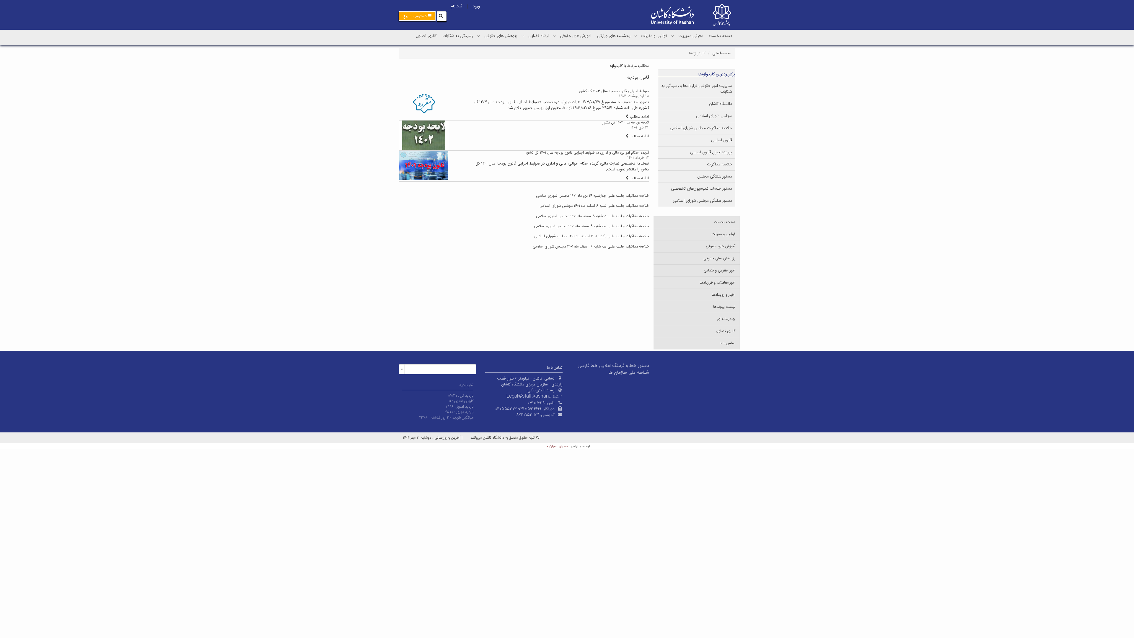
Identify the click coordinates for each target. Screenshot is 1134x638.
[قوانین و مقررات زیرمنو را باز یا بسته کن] (635, 36)
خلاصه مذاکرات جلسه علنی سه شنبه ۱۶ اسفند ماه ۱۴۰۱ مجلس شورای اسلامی (591, 246)
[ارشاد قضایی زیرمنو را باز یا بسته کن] (523, 36)
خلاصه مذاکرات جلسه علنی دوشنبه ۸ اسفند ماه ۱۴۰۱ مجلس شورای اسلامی (592, 216)
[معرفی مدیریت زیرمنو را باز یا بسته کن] (672, 36)
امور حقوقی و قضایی (719, 270)
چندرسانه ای (726, 319)
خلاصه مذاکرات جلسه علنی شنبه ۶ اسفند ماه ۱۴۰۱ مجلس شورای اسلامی (594, 206)
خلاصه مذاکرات (719, 164)
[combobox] (437, 369)
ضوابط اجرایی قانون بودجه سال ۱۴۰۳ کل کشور (614, 91)
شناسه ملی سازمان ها (629, 373)
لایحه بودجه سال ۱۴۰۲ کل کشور (625, 122)
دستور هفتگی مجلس (714, 176)
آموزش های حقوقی (575, 36)
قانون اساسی (721, 140)
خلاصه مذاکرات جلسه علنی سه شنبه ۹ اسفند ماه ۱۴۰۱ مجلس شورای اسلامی (591, 226)
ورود (476, 6)
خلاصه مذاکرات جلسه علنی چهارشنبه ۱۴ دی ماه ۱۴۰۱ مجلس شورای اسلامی (592, 196)
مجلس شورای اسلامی (714, 116)
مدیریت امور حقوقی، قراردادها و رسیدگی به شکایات (696, 88)
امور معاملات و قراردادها (717, 282)
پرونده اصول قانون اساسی (711, 152)
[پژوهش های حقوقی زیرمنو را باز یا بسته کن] (478, 36)
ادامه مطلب (638, 117)
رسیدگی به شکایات (457, 36)
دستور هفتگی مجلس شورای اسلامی (702, 200)
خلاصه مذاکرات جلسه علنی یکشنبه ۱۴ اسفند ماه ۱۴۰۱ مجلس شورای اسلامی (591, 236)
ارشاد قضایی (538, 36)
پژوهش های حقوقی (500, 36)
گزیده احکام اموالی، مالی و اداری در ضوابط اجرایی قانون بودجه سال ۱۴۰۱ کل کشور (587, 152)
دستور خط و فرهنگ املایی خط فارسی (613, 366)
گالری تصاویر (426, 36)
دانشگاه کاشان (720, 104)
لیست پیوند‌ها (724, 307)
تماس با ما (727, 343)
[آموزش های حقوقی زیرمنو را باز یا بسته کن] (554, 36)
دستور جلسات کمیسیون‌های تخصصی (701, 188)
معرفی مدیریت (690, 36)
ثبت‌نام (456, 6)
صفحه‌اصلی (721, 53)
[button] (417, 16)
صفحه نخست (720, 36)
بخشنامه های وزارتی (613, 36)
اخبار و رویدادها (723, 295)
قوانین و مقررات (654, 36)
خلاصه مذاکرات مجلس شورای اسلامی (701, 128)
